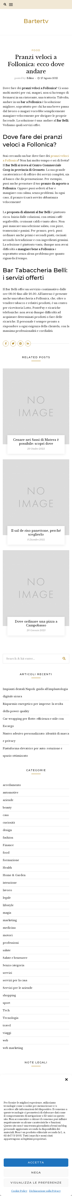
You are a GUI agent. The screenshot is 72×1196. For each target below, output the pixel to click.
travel (7, 1025)
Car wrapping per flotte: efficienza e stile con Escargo (33, 722)
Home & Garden (14, 875)
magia (7, 912)
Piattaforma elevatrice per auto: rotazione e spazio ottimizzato (32, 752)
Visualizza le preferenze (36, 1182)
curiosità (9, 822)
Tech (6, 1010)
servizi (7, 972)
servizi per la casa (15, 980)
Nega (36, 1172)
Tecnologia (10, 1018)
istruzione (10, 882)
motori (8, 935)
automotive (10, 792)
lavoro (7, 890)
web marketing (13, 1048)
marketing (10, 920)
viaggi (7, 1033)
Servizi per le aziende (17, 988)
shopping (9, 995)
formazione (11, 860)
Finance (8, 845)
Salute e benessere (15, 957)
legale (7, 897)
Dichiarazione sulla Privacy (45, 1191)
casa (5, 815)
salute (7, 950)
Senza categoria (13, 965)
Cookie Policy (19, 1191)
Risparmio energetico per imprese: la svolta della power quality (33, 707)
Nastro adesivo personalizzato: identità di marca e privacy (36, 737)
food (36, 50)
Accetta (36, 1162)
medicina (9, 927)
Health (7, 867)
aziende (8, 800)
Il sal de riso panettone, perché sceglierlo (36, 532)
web (5, 1040)
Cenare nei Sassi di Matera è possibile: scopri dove (36, 441)
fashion (8, 837)
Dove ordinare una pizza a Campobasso (36, 623)
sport (6, 1003)
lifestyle (8, 905)
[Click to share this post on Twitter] (13, 343)
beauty (7, 807)
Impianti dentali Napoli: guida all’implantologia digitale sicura (35, 692)
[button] (66, 1079)
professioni (11, 942)
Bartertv (36, 21)
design (7, 830)
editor (30, 78)
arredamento (12, 785)
